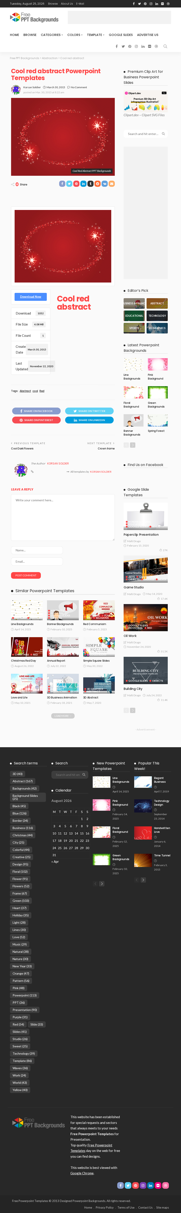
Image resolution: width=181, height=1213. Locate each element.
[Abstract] (157, 303)
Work (19, 1075)
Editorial (57, 613)
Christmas (22, 654)
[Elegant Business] (143, 782)
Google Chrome (82, 1173)
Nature (20, 959)
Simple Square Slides (96, 661)
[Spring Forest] (158, 420)
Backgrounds (25, 788)
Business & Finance (63, 652)
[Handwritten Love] (143, 833)
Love (18, 689)
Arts (131, 577)
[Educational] (134, 316)
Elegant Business (160, 780)
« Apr (55, 861)
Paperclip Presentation (141, 534)
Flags (108, 615)
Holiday (21, 915)
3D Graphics (95, 649)
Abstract (25, 391)
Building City (133, 689)
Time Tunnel (162, 855)
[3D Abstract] (99, 684)
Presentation (25, 1010)
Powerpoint (25, 995)
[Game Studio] (146, 569)
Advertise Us (147, 35)
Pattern (20, 618)
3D (18, 774)
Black (19, 806)
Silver (64, 654)
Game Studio (134, 587)
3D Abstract (90, 697)
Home (14, 35)
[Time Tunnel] (143, 860)
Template (94, 35)
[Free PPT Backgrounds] (38, 1123)
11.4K (164, 700)
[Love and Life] (27, 684)
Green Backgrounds (156, 404)
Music (20, 944)
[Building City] (146, 670)
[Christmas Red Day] (27, 647)
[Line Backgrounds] (27, 610)
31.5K (164, 651)
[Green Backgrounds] (158, 392)
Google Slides (121, 35)
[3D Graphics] (157, 328)
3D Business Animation (62, 697)
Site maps (162, 1207)
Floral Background (131, 404)
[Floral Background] (133, 392)
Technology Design (161, 803)
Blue (19, 813)
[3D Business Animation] (63, 684)
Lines (19, 930)
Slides (20, 1031)
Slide (36, 1024)
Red (42, 391)
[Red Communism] (99, 610)
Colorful (21, 850)
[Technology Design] (143, 805)
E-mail (80, 4)
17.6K (164, 598)
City (18, 842)
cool (35, 391)
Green (21, 900)
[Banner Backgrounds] (133, 420)
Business (23, 828)
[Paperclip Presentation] (146, 516)
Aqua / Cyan (59, 691)
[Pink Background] (158, 364)
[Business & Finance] (134, 303)
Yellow (20, 1090)
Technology (24, 1053)
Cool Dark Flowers (22, 448)
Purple (20, 1017)
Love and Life (19, 697)
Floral (20, 871)
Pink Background (155, 376)
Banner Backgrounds (60, 624)
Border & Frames (139, 521)
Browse (53, 4)
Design (20, 864)
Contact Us (145, 1207)
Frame (20, 893)
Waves (20, 1068)
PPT (19, 1002)
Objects (56, 618)
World (20, 1082)
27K (165, 550)
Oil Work (130, 636)
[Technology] (157, 316)
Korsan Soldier (32, 87)
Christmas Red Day (23, 661)
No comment (79, 87)
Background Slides (25, 797)
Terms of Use (125, 1207)
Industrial (135, 628)
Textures (36, 618)
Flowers (21, 886)
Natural (21, 951)
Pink (19, 988)
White (156, 526)
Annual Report (56, 661)
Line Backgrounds (22, 624)
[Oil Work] (146, 617)
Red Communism (94, 624)
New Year (22, 966)
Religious (102, 618)
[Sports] (134, 328)
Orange (149, 579)
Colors (73, 35)
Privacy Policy (105, 1207)
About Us (67, 4)
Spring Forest (156, 431)
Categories (50, 35)
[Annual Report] (63, 647)
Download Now (30, 296)
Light (19, 922)
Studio (20, 1039)
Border (20, 820)
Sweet (20, 1046)
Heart (19, 908)
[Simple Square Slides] (99, 647)
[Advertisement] (119, 17)
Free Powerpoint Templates (30, 1201)
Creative (21, 857)
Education (135, 524)
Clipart (128, 115)
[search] (165, 46)
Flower (20, 879)
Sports (20, 691)
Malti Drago (134, 541)
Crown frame (106, 448)
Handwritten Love (162, 830)
